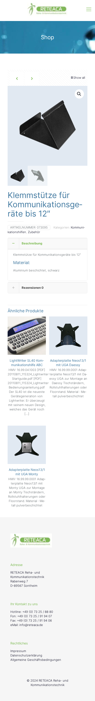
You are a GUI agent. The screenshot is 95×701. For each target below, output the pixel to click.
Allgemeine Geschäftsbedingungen (35, 660)
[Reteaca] (47, 9)
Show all (79, 77)
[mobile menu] (89, 9)
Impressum (18, 651)
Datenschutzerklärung (26, 655)
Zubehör (34, 232)
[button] (79, 94)
